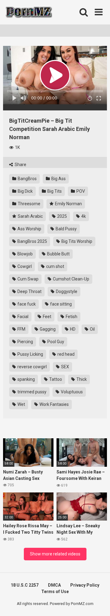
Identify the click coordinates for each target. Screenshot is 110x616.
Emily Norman (68, 203)
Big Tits (54, 191)
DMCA (54, 585)
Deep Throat (29, 291)
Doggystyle (66, 291)
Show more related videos (55, 553)
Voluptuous (71, 391)
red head (66, 354)
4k (83, 216)
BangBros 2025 (31, 241)
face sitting (60, 304)
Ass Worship (28, 228)
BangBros (27, 178)
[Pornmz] (28, 12)
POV (80, 191)
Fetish (71, 316)
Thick (81, 379)
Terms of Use (55, 591)
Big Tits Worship (76, 241)
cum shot (54, 266)
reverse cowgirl (31, 366)
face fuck (26, 304)
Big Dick (25, 191)
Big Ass (58, 178)
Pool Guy (55, 341)
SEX (64, 366)
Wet (20, 404)
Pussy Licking (29, 354)
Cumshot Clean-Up (70, 278)
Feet (46, 316)
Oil (92, 329)
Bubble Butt (58, 253)
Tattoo (55, 379)
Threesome (28, 203)
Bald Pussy (66, 228)
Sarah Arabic (30, 216)
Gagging (47, 329)
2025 (61, 216)
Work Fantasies (53, 404)
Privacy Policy (84, 585)
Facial (22, 316)
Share (20, 164)
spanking (25, 379)
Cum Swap (27, 278)
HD (72, 329)
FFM (20, 329)
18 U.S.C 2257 (24, 585)
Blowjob (24, 253)
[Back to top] (98, 603)
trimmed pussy (31, 391)
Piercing (24, 341)
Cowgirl (24, 266)
